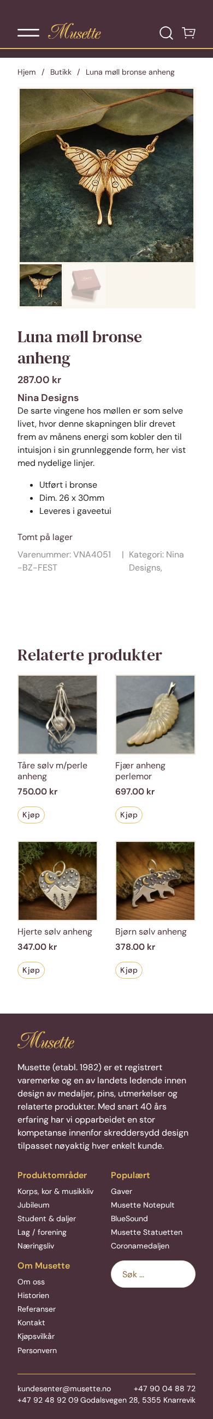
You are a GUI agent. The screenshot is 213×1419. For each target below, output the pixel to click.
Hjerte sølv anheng (54, 931)
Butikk (61, 72)
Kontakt (31, 1322)
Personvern (37, 1350)
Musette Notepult (143, 1205)
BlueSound (129, 1218)
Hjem (26, 72)
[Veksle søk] (166, 33)
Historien (33, 1295)
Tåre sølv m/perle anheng (52, 771)
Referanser (36, 1309)
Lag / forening (42, 1232)
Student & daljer (46, 1218)
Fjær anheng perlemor (140, 771)
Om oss (31, 1282)
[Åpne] (28, 33)
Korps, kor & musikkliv (55, 1191)
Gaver (121, 1191)
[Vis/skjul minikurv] (189, 33)
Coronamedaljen (140, 1246)
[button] (178, 103)
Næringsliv (35, 1246)
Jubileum (33, 1205)
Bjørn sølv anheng (151, 931)
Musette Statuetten (146, 1232)
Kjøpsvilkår (36, 1336)
